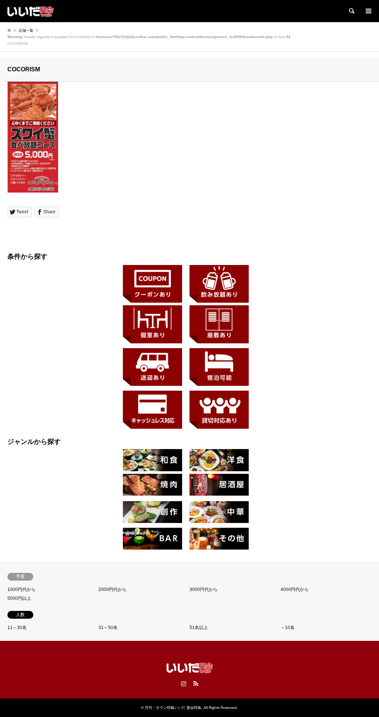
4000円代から (295, 589)
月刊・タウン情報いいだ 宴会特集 (173, 708)
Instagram (183, 683)
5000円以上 (19, 598)
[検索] (351, 11)
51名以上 (199, 627)
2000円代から (112, 589)
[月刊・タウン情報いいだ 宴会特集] (30, 11)
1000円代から (21, 589)
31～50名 (108, 627)
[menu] (368, 11)
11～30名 (17, 627)
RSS (195, 683)
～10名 (288, 627)
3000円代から (204, 589)
